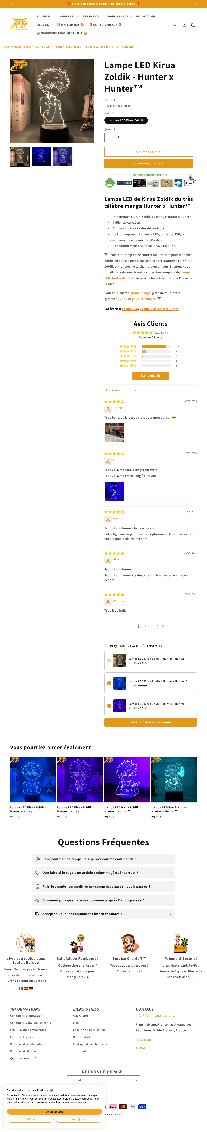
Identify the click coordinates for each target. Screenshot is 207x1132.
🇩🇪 (31, 988)
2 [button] (145, 626)
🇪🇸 (26, 988)
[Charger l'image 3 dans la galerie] (63, 156)
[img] (114, 402)
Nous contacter (83, 1037)
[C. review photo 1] (114, 491)
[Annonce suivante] (195, 4)
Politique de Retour (23, 1051)
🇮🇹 (21, 988)
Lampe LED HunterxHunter (159, 309)
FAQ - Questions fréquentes (28, 1030)
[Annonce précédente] (11, 4)
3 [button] (152, 626)
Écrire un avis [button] (150, 375)
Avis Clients (81, 1015)
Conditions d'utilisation (26, 1015)
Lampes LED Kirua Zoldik (126, 120)
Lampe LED (130, 309)
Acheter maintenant (148, 163)
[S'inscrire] (135, 1080)
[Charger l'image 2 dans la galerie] (41, 156)
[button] (45, 16)
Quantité (109, 129)
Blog (76, 1022)
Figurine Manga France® (17, 46)
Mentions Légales (21, 1037)
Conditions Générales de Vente (30, 1022)
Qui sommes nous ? (23, 1058)
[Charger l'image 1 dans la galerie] (20, 156)
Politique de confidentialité (28, 1044)
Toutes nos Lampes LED (68, 46)
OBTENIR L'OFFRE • (150, 722)
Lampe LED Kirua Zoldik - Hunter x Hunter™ (111, 46)
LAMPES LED (43, 46)
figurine (121, 299)
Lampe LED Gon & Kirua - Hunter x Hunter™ (169, 809)
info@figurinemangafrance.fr (157, 1015)
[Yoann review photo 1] (114, 433)
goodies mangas (144, 299)
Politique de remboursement (92, 1044)
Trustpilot (79, 1051)
